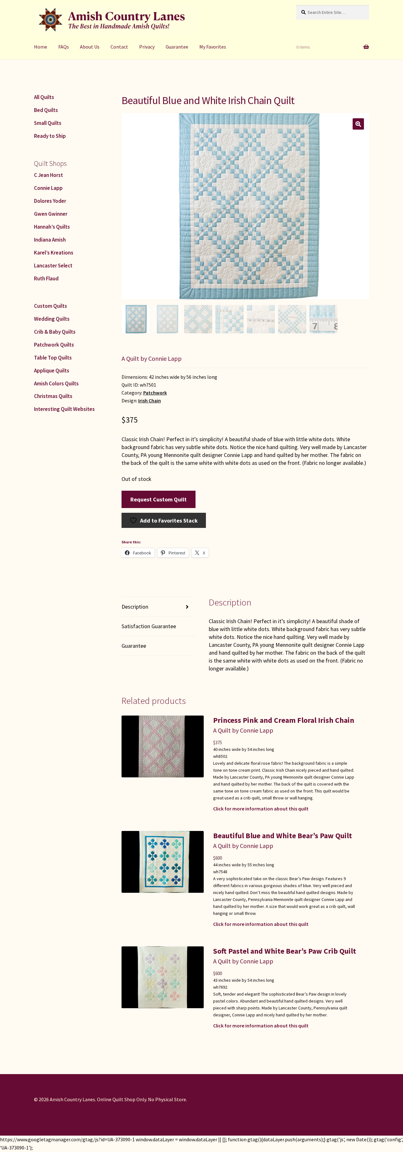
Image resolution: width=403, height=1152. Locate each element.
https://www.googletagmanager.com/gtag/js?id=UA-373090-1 (67, 1139)
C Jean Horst (48, 175)
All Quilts (44, 97)
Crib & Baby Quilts (55, 331)
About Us (89, 47)
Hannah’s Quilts (52, 226)
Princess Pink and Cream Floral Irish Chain (283, 720)
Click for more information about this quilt (261, 808)
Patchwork (155, 393)
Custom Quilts (50, 305)
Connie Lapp (48, 187)
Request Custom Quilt (158, 499)
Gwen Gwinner (50, 213)
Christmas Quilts (53, 396)
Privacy (147, 47)
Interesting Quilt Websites (64, 409)
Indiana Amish (50, 239)
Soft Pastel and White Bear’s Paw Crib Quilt (284, 951)
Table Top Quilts (53, 357)
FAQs (63, 47)
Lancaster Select (53, 265)
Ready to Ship (50, 135)
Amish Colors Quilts (56, 383)
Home (40, 47)
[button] (358, 124)
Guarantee (177, 47)
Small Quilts (47, 123)
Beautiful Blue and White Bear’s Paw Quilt (282, 835)
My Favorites (212, 47)
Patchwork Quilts (54, 344)
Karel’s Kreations (53, 252)
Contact (119, 47)
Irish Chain (149, 401)
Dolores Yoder (50, 200)
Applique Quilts (51, 370)
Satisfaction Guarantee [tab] (149, 626)
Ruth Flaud (46, 278)
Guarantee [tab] (134, 645)
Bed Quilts (46, 110)
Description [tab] (135, 606)
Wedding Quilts (52, 318)
